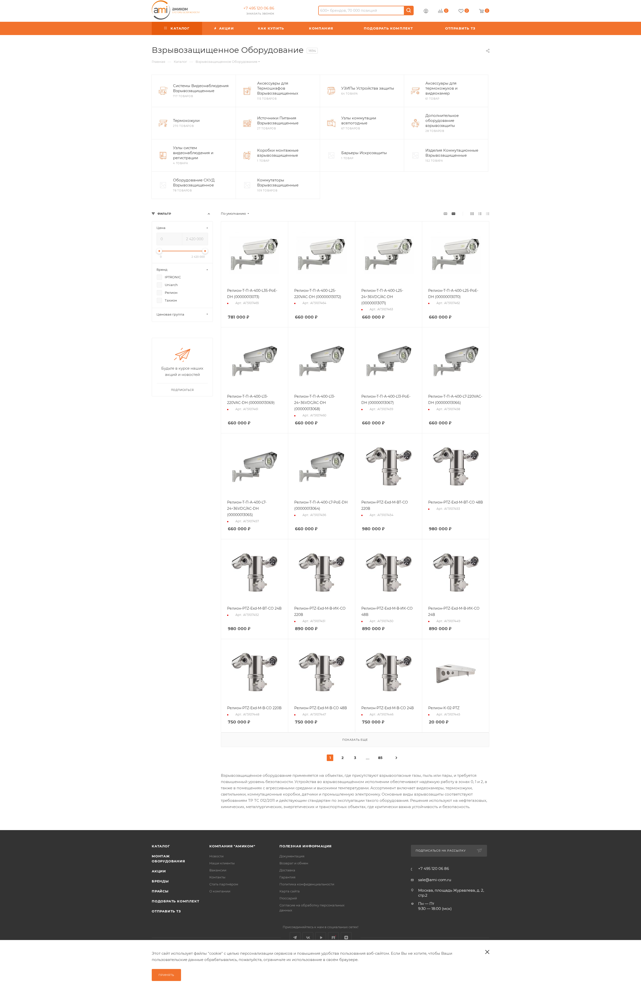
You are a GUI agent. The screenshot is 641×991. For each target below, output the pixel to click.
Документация (291, 856)
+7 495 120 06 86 (258, 8)
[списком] (479, 213)
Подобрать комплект (175, 901)
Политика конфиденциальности (306, 884)
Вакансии (217, 870)
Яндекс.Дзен (346, 937)
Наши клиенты (222, 863)
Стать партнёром (223, 884)
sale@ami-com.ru (434, 879)
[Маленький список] (445, 213)
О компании (219, 891)
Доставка (287, 870)
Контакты (217, 877)
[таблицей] (487, 213)
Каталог (161, 846)
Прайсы (160, 891)
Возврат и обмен (293, 863)
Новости (216, 856)
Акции (159, 871)
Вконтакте (307, 937)
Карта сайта (289, 891)
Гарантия (287, 877)
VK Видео (320, 937)
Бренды (160, 881)
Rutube (333, 937)
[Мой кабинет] (426, 12)
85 (380, 758)
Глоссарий (288, 898)
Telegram (295, 937)
